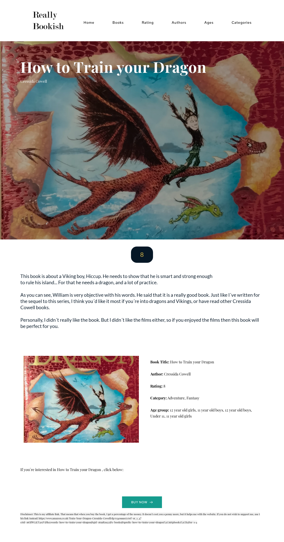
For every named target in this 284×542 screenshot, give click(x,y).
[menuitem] (89, 22)
